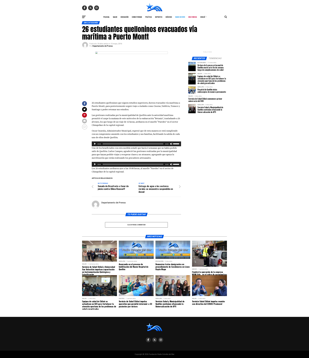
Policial (106, 17)
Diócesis (169, 17)
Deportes (158, 17)
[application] (136, 143)
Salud (115, 17)
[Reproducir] (95, 144)
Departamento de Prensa (102, 46)
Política (148, 17)
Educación (124, 17)
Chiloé (202, 17)
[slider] (176, 143)
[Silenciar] (171, 144)
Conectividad (137, 17)
